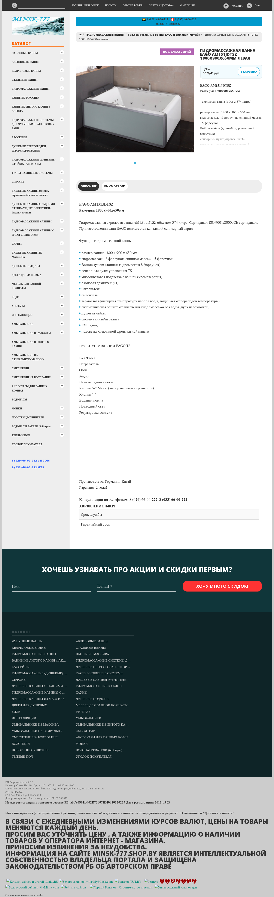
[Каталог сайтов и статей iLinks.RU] (32, 881)
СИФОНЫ (18, 182)
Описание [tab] (89, 186)
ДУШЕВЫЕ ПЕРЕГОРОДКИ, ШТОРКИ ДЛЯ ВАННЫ (29, 148)
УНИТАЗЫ (18, 306)
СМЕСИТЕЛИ (20, 368)
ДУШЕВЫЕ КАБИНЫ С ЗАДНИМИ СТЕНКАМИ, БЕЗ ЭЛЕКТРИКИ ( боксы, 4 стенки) (33, 208)
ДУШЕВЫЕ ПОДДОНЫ (26, 266)
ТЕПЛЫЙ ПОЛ (21, 435)
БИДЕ (15, 297)
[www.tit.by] (73, 887)
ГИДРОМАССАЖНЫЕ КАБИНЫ (32, 221)
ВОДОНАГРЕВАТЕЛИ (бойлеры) (31, 426)
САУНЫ (17, 243)
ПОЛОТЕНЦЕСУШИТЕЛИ (28, 417)
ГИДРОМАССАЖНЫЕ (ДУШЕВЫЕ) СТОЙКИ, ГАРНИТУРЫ (33, 162)
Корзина (237, 5)
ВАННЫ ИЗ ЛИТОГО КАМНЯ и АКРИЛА (31, 109)
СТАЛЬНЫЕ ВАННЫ (24, 80)
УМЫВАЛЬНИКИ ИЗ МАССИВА (31, 333)
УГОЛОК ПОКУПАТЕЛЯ (27, 444)
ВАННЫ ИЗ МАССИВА (25, 97)
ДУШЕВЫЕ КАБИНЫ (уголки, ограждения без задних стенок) (30, 193)
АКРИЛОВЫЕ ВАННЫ (25, 62)
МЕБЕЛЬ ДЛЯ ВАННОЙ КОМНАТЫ (26, 286)
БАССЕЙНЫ (19, 137)
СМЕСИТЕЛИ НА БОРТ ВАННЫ (31, 377)
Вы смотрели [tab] (114, 186)
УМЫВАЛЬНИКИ (22, 324)
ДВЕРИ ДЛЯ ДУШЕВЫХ (27, 275)
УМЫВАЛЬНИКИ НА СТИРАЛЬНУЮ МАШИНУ (28, 357)
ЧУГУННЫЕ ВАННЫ (25, 53)
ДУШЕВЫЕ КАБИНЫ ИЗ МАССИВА (27, 255)
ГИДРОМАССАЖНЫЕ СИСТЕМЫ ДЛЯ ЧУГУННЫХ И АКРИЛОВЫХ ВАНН (33, 124)
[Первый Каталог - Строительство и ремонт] (122, 887)
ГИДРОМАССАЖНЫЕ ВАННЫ (30, 89)
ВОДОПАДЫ (19, 399)
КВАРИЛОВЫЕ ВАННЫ (26, 71)
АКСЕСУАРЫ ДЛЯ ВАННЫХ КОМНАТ (29, 388)
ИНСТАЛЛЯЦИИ (22, 315)
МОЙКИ (17, 408)
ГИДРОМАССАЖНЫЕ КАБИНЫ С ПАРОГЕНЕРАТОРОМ (33, 233)
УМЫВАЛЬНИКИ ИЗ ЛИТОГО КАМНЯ (30, 344)
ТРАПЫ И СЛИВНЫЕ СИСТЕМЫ (32, 173)
